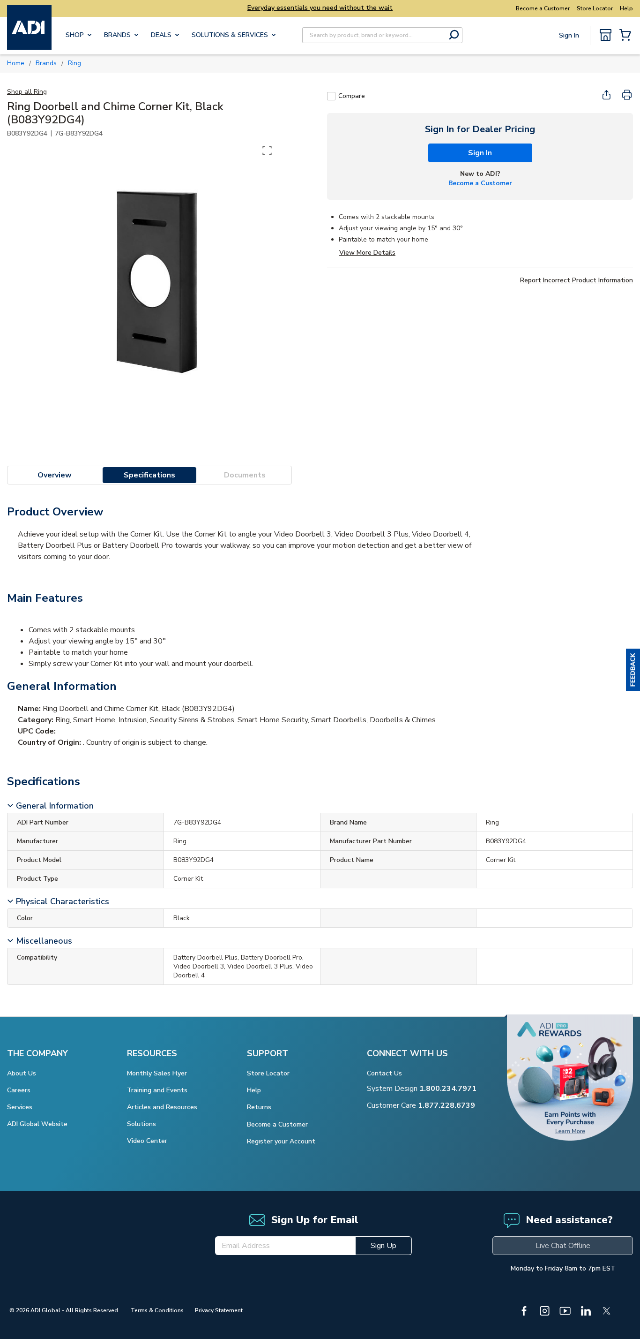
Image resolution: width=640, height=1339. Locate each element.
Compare (351, 95)
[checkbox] (331, 96)
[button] (633, 670)
